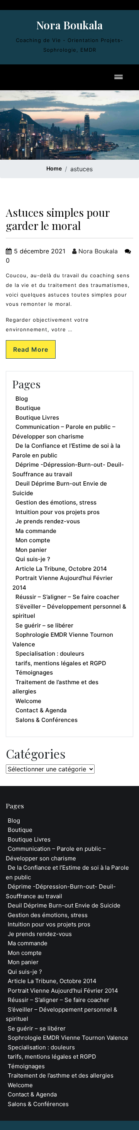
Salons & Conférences (46, 720)
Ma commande (35, 531)
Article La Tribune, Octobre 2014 (61, 568)
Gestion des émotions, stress (56, 502)
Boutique (28, 408)
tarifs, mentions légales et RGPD (60, 663)
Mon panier (31, 549)
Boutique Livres (37, 417)
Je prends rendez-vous (47, 521)
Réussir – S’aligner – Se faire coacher (67, 596)
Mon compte (32, 540)
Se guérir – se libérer (44, 625)
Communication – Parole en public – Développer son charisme (63, 431)
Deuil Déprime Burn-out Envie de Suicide (59, 488)
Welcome (28, 701)
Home (54, 168)
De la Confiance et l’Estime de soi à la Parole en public (66, 450)
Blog (21, 398)
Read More (30, 349)
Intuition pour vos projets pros (57, 512)
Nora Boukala (69, 25)
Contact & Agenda (41, 710)
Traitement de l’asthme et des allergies (55, 686)
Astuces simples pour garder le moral (58, 219)
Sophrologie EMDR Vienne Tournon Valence (62, 639)
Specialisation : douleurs (49, 653)
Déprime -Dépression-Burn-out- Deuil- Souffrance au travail (68, 469)
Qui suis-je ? (32, 559)
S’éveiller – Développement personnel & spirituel (69, 611)
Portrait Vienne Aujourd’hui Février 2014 (62, 582)
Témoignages (34, 672)
